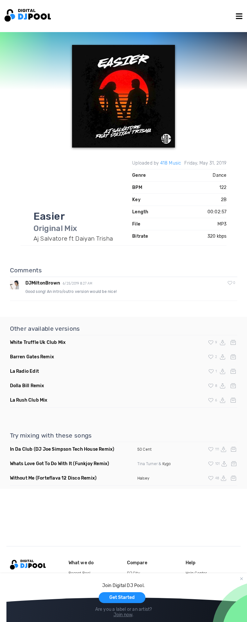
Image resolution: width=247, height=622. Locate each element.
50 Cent (144, 449)
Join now (123, 615)
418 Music (170, 163)
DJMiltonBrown (42, 283)
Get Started (122, 597)
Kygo (166, 464)
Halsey (143, 478)
